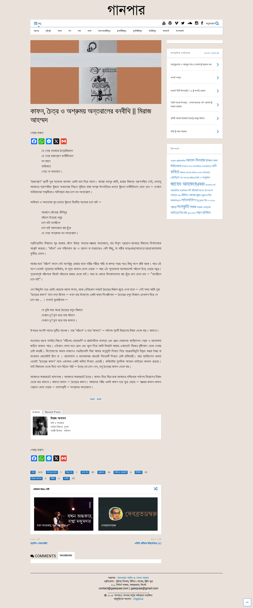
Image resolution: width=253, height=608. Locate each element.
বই (189, 190)
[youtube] (163, 23)
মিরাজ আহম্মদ (58, 418)
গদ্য (79, 30)
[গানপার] (126, 15)
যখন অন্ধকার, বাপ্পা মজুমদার (51, 525)
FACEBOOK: (66, 555)
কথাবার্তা (166, 30)
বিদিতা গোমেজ (189, 195)
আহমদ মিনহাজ (195, 160)
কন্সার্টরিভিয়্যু (121, 30)
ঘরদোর (36, 30)
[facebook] (202, 23)
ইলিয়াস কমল (212, 160)
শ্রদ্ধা (174, 207)
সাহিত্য (175, 212)
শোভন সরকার (142, 578)
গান (69, 30)
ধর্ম (214, 184)
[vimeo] (176, 23)
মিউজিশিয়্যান (176, 200)
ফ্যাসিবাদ (184, 190)
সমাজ (193, 207)
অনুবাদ (173, 160)
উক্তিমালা (176, 166)
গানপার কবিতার (189, 177)
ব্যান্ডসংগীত (206, 195)
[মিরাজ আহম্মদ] (40, 434)
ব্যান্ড (198, 195)
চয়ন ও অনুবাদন (202, 177)
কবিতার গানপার (185, 172)
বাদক (89, 30)
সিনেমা (183, 212)
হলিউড (206, 212)
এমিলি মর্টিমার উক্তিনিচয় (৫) (147, 543)
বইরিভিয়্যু (152, 30)
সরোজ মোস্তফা (204, 207)
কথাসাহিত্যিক (207, 166)
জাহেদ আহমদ (182, 184)
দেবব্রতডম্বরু (108, 525)
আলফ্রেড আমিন (125, 578)
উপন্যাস (185, 166)
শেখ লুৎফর (211, 200)
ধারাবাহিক (175, 190)
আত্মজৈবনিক (180, 160)
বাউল (179, 195)
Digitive (138, 599)
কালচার (206, 172)
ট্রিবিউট (199, 184)
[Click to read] (63, 514)
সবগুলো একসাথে (210, 53)
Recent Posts (53, 412)
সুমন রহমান (192, 213)
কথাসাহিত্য (197, 166)
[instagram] (196, 23)
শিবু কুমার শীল (201, 200)
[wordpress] (170, 23)
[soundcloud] (189, 23)
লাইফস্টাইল (188, 200)
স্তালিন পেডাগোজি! (38, 543)
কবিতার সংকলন (197, 172)
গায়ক (60, 30)
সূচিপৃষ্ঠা (48, 30)
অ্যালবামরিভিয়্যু (104, 30)
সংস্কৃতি (183, 206)
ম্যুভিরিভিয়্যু (137, 30)
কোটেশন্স (175, 177)
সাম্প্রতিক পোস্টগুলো (180, 52)
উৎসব (190, 166)
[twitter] (183, 23)
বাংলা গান (203, 190)
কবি (214, 166)
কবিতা (175, 171)
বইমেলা (195, 190)
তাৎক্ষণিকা (208, 185)
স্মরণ (199, 212)
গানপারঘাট (180, 30)
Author (36, 412)
